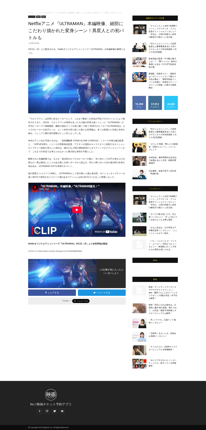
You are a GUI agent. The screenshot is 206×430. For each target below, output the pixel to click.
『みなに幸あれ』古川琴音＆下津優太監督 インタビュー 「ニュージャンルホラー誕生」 (163, 230)
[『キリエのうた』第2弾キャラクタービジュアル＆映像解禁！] (139, 350)
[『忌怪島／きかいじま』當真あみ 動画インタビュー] (139, 337)
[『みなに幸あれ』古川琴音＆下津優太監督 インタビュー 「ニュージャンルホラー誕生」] (139, 231)
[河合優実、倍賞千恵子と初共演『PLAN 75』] (139, 174)
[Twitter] (54, 411)
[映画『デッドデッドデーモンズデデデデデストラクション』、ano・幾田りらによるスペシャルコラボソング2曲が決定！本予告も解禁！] (139, 290)
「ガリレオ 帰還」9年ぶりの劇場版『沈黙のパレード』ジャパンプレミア (163, 147)
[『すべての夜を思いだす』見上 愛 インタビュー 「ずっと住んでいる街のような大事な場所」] (139, 218)
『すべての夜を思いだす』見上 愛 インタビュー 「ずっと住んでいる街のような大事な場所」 (163, 217)
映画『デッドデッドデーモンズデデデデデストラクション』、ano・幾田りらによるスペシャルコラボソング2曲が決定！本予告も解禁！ (163, 292)
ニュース (39, 12)
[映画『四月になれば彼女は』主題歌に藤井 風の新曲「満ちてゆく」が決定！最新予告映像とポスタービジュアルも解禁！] (139, 308)
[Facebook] (39, 411)
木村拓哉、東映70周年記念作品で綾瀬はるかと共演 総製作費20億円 (162, 160)
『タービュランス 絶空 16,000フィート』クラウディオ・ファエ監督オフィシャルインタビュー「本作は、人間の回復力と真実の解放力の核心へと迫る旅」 (163, 31)
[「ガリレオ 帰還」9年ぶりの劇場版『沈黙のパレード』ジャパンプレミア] (139, 147)
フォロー (155, 97)
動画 (38, 17)
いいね (139, 97)
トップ (30, 12)
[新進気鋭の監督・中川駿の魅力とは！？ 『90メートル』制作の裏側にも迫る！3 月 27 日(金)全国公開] (139, 62)
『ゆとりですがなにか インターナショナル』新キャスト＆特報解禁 (163, 363)
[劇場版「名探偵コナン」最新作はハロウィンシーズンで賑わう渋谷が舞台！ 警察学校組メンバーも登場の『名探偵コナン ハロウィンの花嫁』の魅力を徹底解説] (139, 77)
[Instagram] (47, 411)
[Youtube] (62, 411)
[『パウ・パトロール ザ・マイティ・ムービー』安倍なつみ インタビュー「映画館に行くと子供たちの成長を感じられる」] (139, 244)
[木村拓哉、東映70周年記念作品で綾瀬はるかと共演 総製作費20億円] (139, 161)
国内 (43, 17)
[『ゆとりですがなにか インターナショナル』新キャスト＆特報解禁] (139, 364)
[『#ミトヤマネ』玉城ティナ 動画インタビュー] (139, 323)
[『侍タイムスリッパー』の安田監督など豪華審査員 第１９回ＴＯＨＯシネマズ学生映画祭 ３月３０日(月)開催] (139, 47)
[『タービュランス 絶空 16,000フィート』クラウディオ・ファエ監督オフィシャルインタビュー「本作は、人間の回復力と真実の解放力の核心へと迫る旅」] (139, 29)
